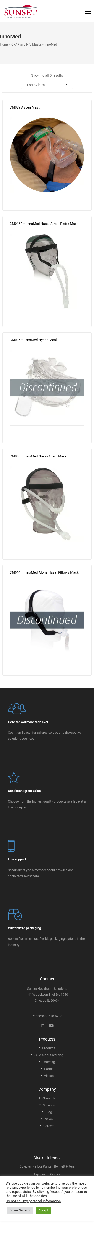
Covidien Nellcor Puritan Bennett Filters (47, 1166)
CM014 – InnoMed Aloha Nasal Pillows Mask (44, 572)
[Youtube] (51, 1026)
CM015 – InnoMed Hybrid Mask (34, 340)
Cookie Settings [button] (20, 1210)
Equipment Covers (47, 1174)
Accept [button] (43, 1210)
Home (4, 44)
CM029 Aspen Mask (25, 107)
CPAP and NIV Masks (26, 44)
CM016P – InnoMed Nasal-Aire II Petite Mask (44, 224)
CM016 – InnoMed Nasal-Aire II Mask (38, 456)
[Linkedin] (43, 1026)
